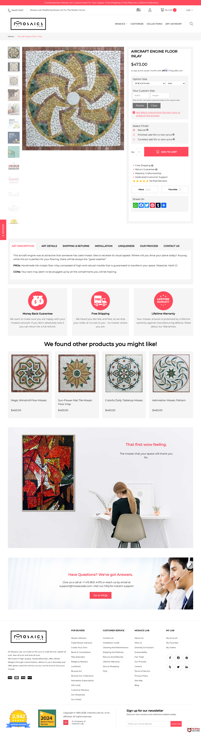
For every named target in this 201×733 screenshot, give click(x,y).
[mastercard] (16, 678)
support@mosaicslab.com (76, 586)
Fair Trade (139, 657)
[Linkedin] (186, 667)
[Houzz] (170, 667)
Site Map (139, 680)
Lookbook (76, 666)
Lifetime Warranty (111, 661)
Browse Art (76, 671)
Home (11, 36)
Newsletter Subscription (82, 680)
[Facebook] (170, 658)
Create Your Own (79, 647)
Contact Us (108, 638)
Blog (137, 685)
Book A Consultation (81, 652)
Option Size (140, 79)
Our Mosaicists (78, 694)
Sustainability (141, 652)
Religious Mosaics (79, 661)
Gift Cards (75, 685)
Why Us (138, 643)
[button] (28, 135)
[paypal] (30, 678)
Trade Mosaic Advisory (81, 643)
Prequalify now (175, 70)
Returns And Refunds (113, 657)
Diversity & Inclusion (144, 647)
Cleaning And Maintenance (115, 647)
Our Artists (76, 699)
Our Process (140, 661)
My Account (172, 638)
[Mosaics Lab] (28, 24)
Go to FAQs (101, 595)
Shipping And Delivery (113, 652)
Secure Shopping (111, 666)
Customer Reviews (80, 690)
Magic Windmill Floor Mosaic (29, 400)
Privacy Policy (141, 676)
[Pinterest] (186, 658)
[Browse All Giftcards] (138, 9)
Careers (138, 666)
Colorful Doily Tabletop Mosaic (124, 400)
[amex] (23, 678)
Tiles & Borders (78, 657)
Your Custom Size (144, 90)
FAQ (105, 671)
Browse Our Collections (82, 676)
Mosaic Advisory (79, 638)
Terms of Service (142, 671)
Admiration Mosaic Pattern (169, 400)
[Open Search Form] (189, 24)
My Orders (171, 647)
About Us (139, 638)
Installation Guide (111, 643)
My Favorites (172, 643)
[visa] (10, 678)
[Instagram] (178, 658)
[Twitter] (178, 667)
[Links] (149, 10)
